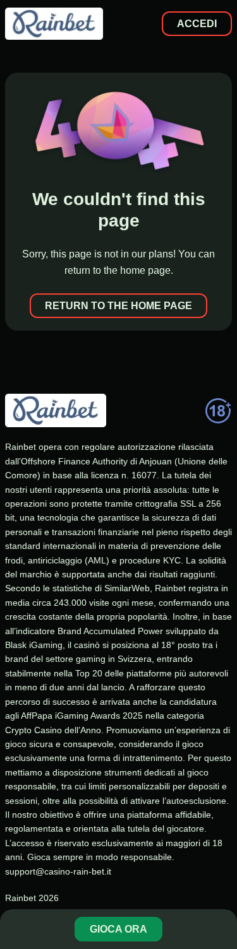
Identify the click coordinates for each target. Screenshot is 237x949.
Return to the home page (118, 305)
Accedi (197, 23)
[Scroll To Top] (220, 888)
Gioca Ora (118, 929)
